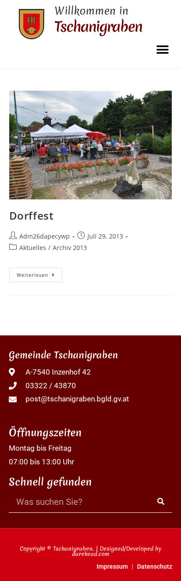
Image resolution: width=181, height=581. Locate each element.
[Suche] (161, 501)
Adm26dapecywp (44, 236)
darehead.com (90, 554)
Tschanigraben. (73, 548)
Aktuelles (32, 247)
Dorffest (31, 215)
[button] (162, 49)
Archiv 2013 (70, 247)
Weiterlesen (39, 273)
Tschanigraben (98, 27)
